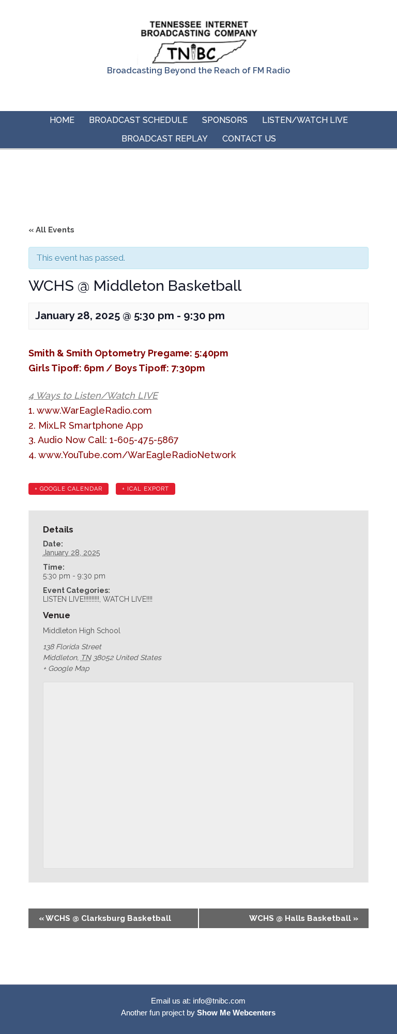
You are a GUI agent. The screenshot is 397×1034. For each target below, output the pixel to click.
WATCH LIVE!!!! (127, 599)
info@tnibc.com (219, 1000)
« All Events (51, 229)
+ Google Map (66, 668)
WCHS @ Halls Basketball (303, 918)
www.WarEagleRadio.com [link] (94, 410)
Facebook (198, 93)
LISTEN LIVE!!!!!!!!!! (71, 599)
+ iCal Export (145, 488)
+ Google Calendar (68, 488)
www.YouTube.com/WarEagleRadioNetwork (138, 454)
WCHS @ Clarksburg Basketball (105, 918)
